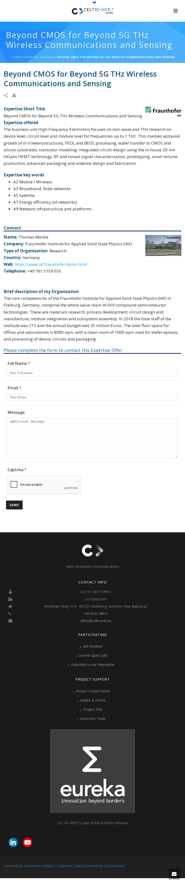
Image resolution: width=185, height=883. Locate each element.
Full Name (18, 363)
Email (14, 387)
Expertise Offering (38, 57)
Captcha (16, 469)
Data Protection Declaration (99, 865)
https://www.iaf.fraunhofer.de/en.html (50, 264)
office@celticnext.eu (95, 621)
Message (16, 412)
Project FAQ (92, 709)
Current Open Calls (92, 655)
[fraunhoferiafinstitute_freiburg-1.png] (163, 245)
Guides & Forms (93, 700)
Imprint (64, 865)
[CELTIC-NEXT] (92, 11)
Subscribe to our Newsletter (93, 664)
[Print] (16, 95)
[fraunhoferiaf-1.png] (163, 111)
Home (16, 57)
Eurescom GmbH (39, 865)
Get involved (92, 646)
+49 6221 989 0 (95, 613)
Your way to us (135, 606)
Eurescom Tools (93, 718)
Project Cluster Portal (93, 691)
